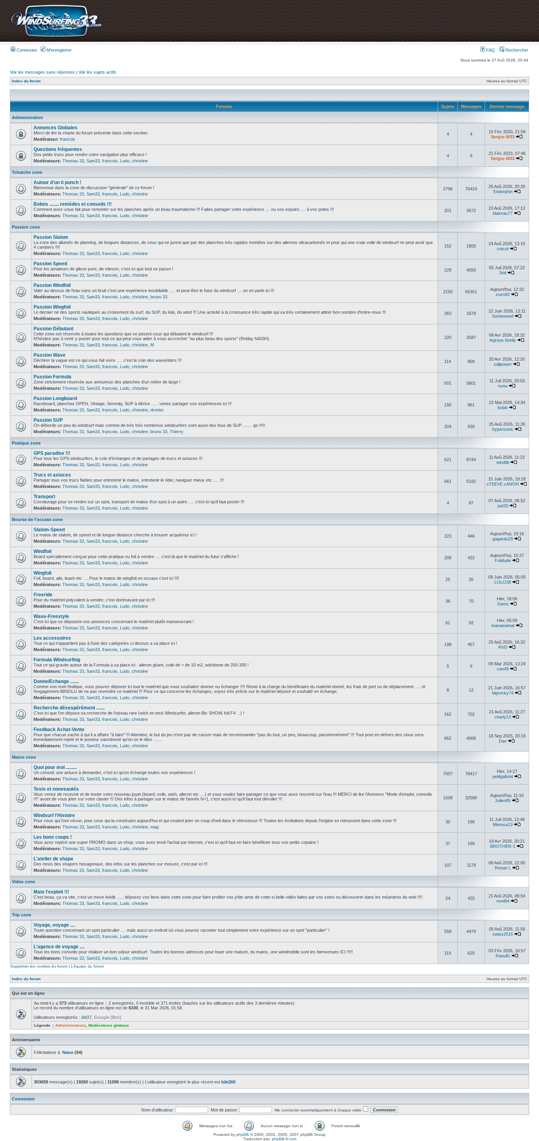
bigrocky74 (502, 693)
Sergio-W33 (503, 136)
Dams (503, 603)
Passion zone (26, 227)
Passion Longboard (55, 398)
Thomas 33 (73, 160)
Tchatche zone (27, 172)
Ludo (124, 160)
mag (154, 827)
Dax (503, 741)
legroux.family (503, 340)
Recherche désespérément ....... (69, 708)
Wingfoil (42, 573)
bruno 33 (158, 296)
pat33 (503, 505)
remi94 (502, 901)
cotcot (503, 248)
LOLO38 (502, 582)
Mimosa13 (503, 824)
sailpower (503, 364)
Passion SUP (48, 420)
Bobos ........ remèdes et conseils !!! (73, 204)
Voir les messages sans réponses (42, 72)
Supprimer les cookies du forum (38, 966)
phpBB (242, 1134)
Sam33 (93, 160)
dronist (156, 410)
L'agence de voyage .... (59, 946)
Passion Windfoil (52, 285)
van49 (503, 668)
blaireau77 (503, 213)
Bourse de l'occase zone (37, 519)
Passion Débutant (53, 328)
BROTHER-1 (502, 846)
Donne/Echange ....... (56, 681)
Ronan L (503, 868)
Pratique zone (26, 443)
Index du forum (26, 81)
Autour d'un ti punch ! (57, 182)
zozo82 (503, 294)
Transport (44, 496)
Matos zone (24, 757)
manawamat (503, 625)
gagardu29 (502, 538)
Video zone (23, 881)
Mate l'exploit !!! (51, 892)
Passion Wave (50, 355)
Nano (67, 1052)
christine (140, 160)
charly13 (502, 717)
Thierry (176, 431)
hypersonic (502, 429)
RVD (502, 647)
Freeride (43, 594)
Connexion (26, 50)
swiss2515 (502, 934)
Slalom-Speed (49, 529)
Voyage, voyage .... (54, 925)
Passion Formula (52, 377)
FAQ (490, 50)
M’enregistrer (58, 50)
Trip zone (21, 914)
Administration (27, 117)
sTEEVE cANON (503, 484)
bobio (503, 407)
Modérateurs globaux (108, 1025)
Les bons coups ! (53, 837)
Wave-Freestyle (51, 616)
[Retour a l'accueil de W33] (56, 37)
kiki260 (228, 1082)
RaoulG (503, 955)
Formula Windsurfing (57, 660)
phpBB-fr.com (284, 1139)
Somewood (502, 316)
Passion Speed (50, 263)
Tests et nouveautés (56, 789)
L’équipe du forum (87, 966)
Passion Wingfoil (52, 307)
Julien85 (503, 800)
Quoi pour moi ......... (55, 767)
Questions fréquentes (58, 149)
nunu (502, 385)
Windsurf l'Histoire (54, 815)
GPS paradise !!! (52, 453)
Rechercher (516, 50)
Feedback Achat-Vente (59, 729)
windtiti (502, 462)
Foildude (503, 560)
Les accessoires (52, 638)
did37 (86, 1017)
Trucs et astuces (52, 475)
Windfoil (42, 551)
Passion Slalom (51, 237)
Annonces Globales (55, 127)
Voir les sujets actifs (97, 72)
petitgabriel (502, 776)
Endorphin (503, 191)
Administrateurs (70, 1025)
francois (67, 139)
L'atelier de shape (53, 859)
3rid (502, 272)
